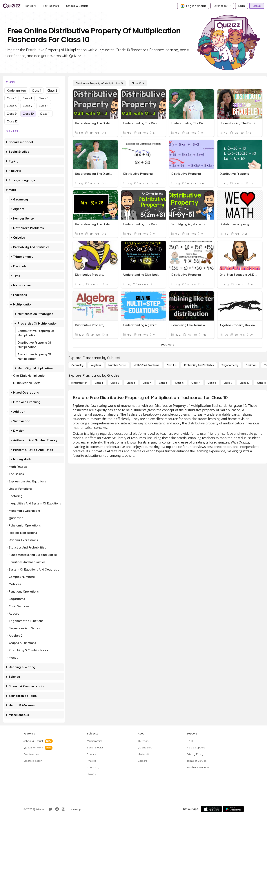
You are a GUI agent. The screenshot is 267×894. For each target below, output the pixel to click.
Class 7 (27, 106)
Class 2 (52, 90)
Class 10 (28, 113)
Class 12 (12, 121)
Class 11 (45, 113)
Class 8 (43, 106)
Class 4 (27, 98)
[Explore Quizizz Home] (12, 5)
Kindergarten (16, 90)
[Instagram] (63, 809)
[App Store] (211, 809)
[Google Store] (233, 809)
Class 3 (11, 98)
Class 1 (36, 90)
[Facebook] (57, 809)
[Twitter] (50, 809)
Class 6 (12, 106)
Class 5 (43, 98)
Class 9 (12, 113)
